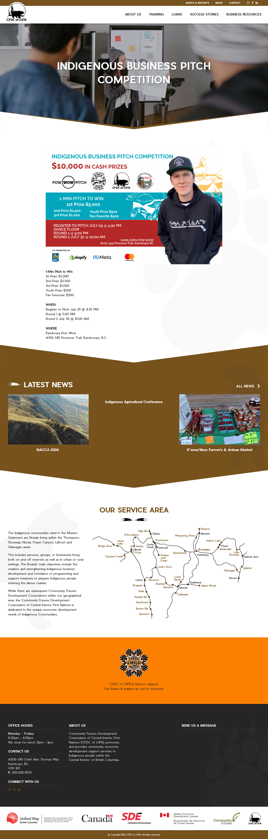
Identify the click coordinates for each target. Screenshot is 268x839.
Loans (177, 14)
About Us (133, 14)
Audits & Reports (197, 2)
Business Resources (244, 14)
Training (156, 14)
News (219, 2)
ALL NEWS (245, 386)
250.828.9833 (22, 772)
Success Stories (204, 14)
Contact (235, 2)
